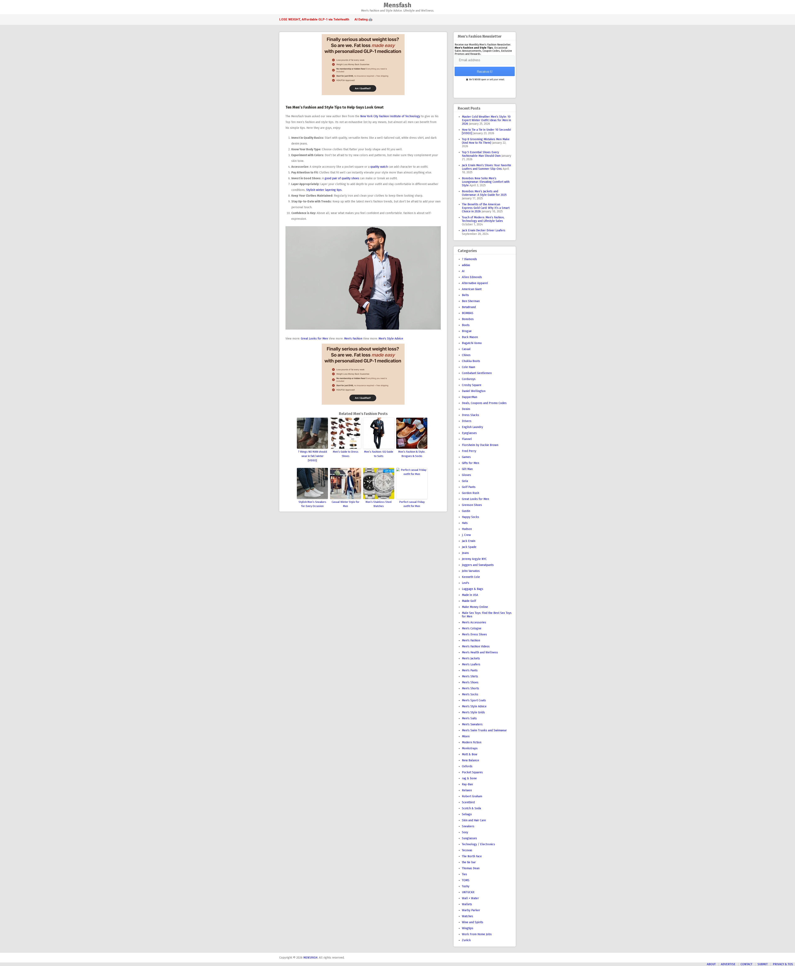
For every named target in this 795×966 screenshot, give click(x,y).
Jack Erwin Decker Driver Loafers (483, 230)
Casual (466, 349)
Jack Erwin (468, 541)
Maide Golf (469, 601)
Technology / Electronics (478, 844)
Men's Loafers (471, 664)
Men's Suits (469, 718)
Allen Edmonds (472, 277)
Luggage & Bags (472, 589)
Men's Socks (470, 694)
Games (466, 457)
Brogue (467, 331)
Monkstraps (470, 748)
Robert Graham (472, 796)
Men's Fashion (353, 338)
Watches (467, 916)
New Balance (470, 760)
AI (463, 271)
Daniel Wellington (473, 391)
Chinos (466, 355)
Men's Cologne (471, 628)
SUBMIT (763, 964)
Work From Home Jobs (477, 934)
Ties (464, 874)
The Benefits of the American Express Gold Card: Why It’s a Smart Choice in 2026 (486, 208)
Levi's (465, 583)
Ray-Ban (467, 784)
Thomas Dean (470, 868)
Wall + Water (470, 898)
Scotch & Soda (471, 808)
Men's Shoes (470, 682)
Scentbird (468, 802)
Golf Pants (469, 487)
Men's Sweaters (472, 724)
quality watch (379, 167)
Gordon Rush (470, 493)
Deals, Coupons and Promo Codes (484, 403)
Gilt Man (467, 469)
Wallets (467, 904)
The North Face (472, 856)
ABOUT (711, 964)
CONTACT (746, 964)
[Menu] (281, 7)
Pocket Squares (472, 772)
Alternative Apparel (475, 283)
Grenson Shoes (472, 505)
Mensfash (397, 5)
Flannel (467, 439)
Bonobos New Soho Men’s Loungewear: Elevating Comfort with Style (486, 182)
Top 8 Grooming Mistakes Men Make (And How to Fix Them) (486, 141)
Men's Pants (470, 670)
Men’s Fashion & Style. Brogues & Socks (411, 454)
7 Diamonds (469, 259)
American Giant (472, 289)
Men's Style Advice (390, 338)
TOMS (465, 880)
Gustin (466, 511)
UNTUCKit (468, 892)
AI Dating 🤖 (363, 19)
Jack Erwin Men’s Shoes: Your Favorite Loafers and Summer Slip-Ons (486, 167)
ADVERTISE (728, 964)
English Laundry (472, 427)
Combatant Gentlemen (477, 373)
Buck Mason (470, 337)
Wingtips (467, 928)
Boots (466, 325)
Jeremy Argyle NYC (474, 559)
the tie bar (469, 862)
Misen (466, 736)
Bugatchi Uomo (472, 343)
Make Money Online (475, 607)
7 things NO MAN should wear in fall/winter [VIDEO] (312, 456)
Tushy (465, 886)
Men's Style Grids (473, 712)
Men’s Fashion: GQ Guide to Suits (378, 454)
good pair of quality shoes (342, 178)
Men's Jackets (471, 658)
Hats (465, 523)
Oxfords (467, 766)
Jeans (465, 553)
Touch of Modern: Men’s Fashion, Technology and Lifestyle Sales (483, 219)
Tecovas (467, 850)
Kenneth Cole (471, 577)
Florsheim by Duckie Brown (480, 445)
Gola (465, 481)
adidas (466, 265)
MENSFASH (310, 957)
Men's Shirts (470, 676)
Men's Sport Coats (474, 700)
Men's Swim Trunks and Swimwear (484, 730)
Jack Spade (469, 547)
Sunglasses (469, 838)
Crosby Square (471, 385)
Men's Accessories (474, 622)
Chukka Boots (471, 361)
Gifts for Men (470, 463)
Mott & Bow (469, 754)
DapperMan (469, 397)
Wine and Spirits (472, 922)
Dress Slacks (470, 415)
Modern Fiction (471, 742)
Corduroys (469, 379)
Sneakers (468, 826)
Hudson (467, 529)
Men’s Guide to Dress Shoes (345, 454)
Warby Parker (471, 910)
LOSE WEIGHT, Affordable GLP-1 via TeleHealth (314, 19)
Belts (465, 295)
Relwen (467, 790)
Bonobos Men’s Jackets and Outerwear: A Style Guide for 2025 (484, 193)
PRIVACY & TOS (783, 964)
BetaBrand (469, 307)
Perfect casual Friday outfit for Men (412, 504)
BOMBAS (467, 313)
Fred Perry (469, 451)
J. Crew (466, 535)
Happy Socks (470, 517)
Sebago (467, 814)
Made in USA (470, 595)
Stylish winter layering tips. (324, 190)
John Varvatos (471, 571)
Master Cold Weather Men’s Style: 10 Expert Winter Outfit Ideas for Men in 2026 (486, 120)
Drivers (466, 421)
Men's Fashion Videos (476, 646)
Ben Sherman (471, 301)
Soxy (465, 832)
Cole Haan (468, 367)
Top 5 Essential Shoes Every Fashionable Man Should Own (481, 154)
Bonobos (468, 319)
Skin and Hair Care (474, 820)
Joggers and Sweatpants (478, 565)
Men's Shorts (470, 688)
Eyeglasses (469, 433)
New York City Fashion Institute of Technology (390, 116)
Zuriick (466, 940)
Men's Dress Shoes (474, 634)
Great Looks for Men (314, 338)
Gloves (466, 475)
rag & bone (469, 778)
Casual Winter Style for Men (345, 504)
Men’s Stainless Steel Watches (379, 504)
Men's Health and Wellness (480, 652)
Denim (466, 409)
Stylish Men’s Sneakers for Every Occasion (312, 504)
